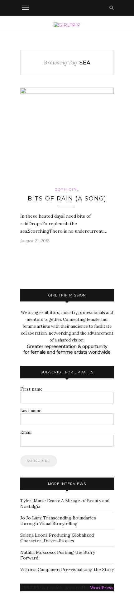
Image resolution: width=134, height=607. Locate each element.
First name (31, 389)
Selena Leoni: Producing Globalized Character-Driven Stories (57, 538)
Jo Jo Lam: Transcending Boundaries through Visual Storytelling (58, 520)
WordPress (101, 587)
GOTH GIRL (67, 189)
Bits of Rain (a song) (67, 198)
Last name (30, 410)
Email (25, 432)
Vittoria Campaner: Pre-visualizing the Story (67, 569)
